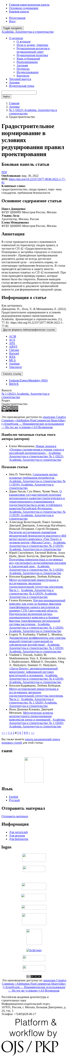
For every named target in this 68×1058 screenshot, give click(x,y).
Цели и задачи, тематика (32, 45)
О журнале (24, 41)
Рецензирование (27, 62)
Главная (14, 103)
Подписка (23, 68)
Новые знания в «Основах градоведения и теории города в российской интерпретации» (36, 450)
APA (12, 343)
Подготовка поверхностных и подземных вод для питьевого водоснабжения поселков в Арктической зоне (37, 563)
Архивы (14, 82)
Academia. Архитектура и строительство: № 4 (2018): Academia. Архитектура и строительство (36, 679)
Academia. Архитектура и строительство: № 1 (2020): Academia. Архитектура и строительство (33, 703)
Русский (14, 800)
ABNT (13, 346)
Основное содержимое (23, 8)
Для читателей (18, 832)
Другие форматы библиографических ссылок (29, 329)
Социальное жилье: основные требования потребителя (33, 476)
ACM (12, 336)
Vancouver (15, 367)
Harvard (14, 353)
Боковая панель (19, 11)
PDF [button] (4, 172)
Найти (6, 96)
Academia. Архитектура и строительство (28, 31)
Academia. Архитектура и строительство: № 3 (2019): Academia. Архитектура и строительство (37, 515)
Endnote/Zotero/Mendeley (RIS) (28, 380)
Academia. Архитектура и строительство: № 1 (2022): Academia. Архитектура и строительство (36, 456)
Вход (12, 21)
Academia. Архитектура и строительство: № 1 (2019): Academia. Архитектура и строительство (37, 485)
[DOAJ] (34, 908)
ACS (12, 339)
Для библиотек (18, 839)
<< (3, 732)
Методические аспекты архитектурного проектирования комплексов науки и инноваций (31, 716)
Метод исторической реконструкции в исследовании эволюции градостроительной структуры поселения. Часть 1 (36, 585)
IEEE (12, 356)
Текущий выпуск (20, 79)
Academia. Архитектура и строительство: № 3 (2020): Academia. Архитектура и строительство (36, 570)
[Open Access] (34, 861)
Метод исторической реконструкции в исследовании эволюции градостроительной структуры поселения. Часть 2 (36, 694)
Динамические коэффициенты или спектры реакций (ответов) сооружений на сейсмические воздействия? (37, 641)
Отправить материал (15, 816)
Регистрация (17, 17)
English (13, 796)
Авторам (22, 65)
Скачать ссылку (12, 373)
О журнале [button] (16, 38)
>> (32, 732)
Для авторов (17, 835)
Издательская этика (21, 85)
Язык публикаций (28, 58)
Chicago (14, 350)
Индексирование (28, 72)
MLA (12, 360)
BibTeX (14, 383)
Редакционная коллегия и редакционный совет (33, 50)
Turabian (14, 363)
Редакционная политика (32, 55)
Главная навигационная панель (29, 4)
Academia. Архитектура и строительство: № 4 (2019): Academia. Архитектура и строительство (33, 594)
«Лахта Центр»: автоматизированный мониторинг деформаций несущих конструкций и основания (33, 672)
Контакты (23, 75)
